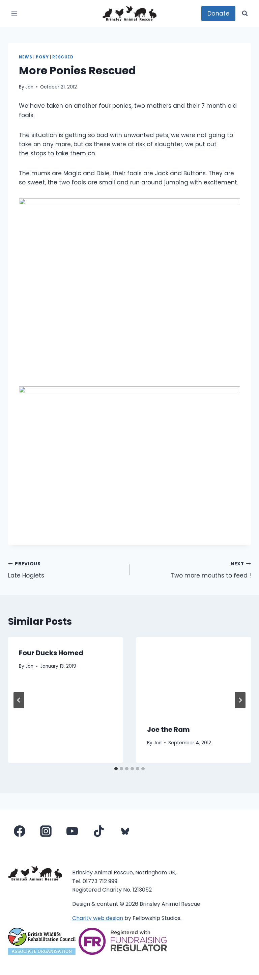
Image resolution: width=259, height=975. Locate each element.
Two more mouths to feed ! (211, 570)
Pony (42, 57)
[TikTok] (98, 831)
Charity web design (97, 918)
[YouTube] (72, 831)
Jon (29, 87)
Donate (218, 13)
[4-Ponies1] (129, 287)
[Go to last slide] (18, 700)
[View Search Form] (245, 13)
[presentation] (193, 675)
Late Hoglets (26, 570)
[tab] (116, 768)
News (25, 57)
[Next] (240, 700)
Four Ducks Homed (51, 653)
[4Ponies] (129, 460)
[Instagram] (45, 831)
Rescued (62, 57)
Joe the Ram (168, 729)
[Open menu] (14, 13)
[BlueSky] (125, 831)
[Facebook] (19, 831)
